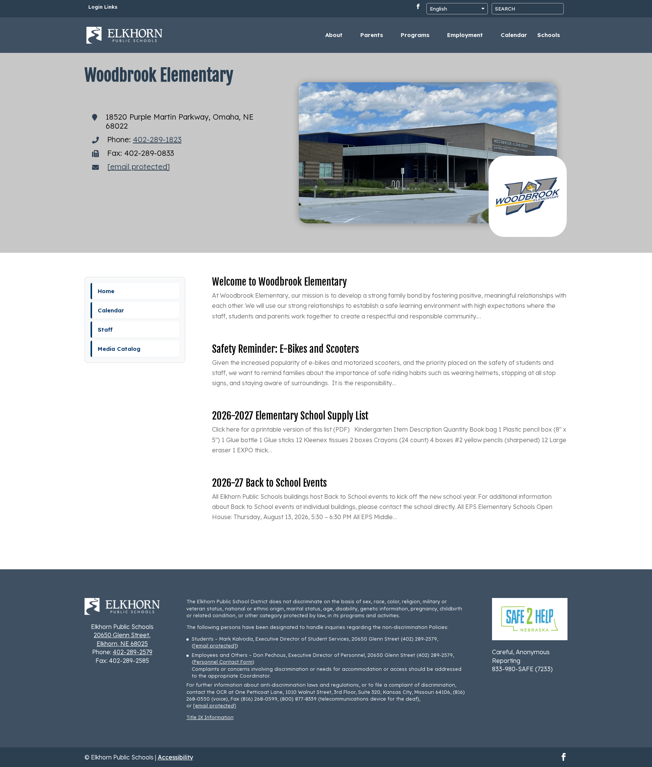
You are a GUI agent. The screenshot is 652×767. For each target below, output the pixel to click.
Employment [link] (465, 35)
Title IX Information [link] (210, 717)
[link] (124, 34)
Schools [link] (548, 35)
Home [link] (106, 291)
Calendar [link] (514, 35)
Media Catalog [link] (119, 348)
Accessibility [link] (175, 757)
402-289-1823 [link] (157, 139)
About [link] (334, 35)
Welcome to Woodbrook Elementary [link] (279, 282)
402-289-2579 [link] (132, 652)
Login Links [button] (102, 7)
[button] (644, 712)
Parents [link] (371, 35)
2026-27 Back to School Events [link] (269, 483)
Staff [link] (105, 329)
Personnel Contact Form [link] (223, 662)
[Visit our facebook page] (418, 8)
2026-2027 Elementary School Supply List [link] (290, 416)
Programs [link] (415, 35)
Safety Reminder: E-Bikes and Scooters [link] (285, 349)
